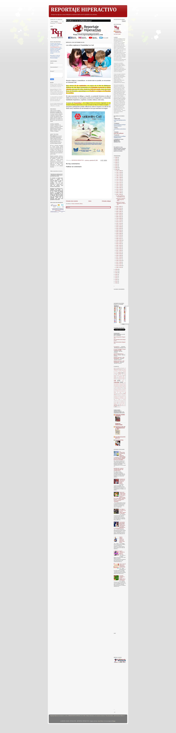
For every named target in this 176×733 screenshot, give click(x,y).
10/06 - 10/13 (119, 191)
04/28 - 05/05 (119, 240)
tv (114, 406)
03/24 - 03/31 (119, 248)
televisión (116, 405)
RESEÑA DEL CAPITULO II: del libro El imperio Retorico (122, 481)
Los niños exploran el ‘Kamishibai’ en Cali (120, 196)
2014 (116, 276)
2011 (116, 281)
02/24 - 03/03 (119, 255)
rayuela (119, 399)
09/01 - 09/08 (119, 209)
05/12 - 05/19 (119, 236)
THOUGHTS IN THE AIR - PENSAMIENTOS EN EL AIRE (120, 428)
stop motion (122, 403)
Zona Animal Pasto (119, 440)
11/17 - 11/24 (119, 180)
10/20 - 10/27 (119, 187)
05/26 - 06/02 (119, 233)
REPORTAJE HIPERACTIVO (84, 10)
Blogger (113, 721)
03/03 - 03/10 (119, 253)
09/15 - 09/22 (119, 206)
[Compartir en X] (103, 160)
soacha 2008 (116, 403)
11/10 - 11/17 (119, 182)
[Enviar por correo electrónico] (101, 160)
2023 (116, 162)
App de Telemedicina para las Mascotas (122, 553)
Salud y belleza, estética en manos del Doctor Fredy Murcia (122, 540)
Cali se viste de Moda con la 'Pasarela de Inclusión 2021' (122, 565)
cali (115, 380)
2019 (116, 169)
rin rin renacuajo (120, 400)
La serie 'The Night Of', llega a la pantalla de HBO (120, 350)
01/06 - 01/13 (119, 267)
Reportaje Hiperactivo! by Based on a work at (59, 715)
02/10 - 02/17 (119, 258)
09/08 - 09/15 (119, 208)
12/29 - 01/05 (119, 170)
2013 (116, 277)
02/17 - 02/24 (119, 257)
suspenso (115, 404)
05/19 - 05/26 (119, 235)
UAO (124, 375)
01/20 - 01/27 (119, 263)
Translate (60, 23)
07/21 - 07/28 (119, 220)
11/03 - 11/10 (119, 184)
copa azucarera (122, 383)
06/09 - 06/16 (119, 230)
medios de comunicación (122, 394)
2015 (116, 274)
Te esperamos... (117, 346)
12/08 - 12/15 (119, 175)
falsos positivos (120, 387)
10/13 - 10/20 (119, 189)
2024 (116, 160)
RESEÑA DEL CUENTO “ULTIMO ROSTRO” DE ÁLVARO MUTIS (118, 469)
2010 (116, 282)
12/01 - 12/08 (119, 177)
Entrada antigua (106, 201)
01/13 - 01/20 (119, 265)
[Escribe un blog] (102, 160)
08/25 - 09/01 (119, 211)
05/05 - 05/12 (119, 238)
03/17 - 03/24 (119, 250)
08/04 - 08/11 (119, 216)
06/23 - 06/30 (119, 226)
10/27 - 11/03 (119, 185)
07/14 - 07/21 (119, 221)
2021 (116, 165)
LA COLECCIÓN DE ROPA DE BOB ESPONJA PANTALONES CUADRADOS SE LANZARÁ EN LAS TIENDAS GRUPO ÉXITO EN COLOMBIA (119, 455)
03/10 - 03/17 (119, 252)
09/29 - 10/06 (119, 192)
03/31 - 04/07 (119, 247)
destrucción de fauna (118, 386)
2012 (116, 279)
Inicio (89, 201)
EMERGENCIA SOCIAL (118, 369)
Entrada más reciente (72, 201)
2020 (116, 167)
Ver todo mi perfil (117, 34)
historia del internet (118, 389)
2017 (116, 271)
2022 (116, 164)
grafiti (125, 388)
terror (121, 405)
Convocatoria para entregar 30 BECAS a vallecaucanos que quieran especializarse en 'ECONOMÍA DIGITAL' (119, 525)
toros (124, 405)
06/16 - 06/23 (119, 228)
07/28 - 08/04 (119, 218)
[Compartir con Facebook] (105, 160)
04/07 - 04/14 (119, 245)
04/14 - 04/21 (119, 243)
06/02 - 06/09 (119, 231)
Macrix (119, 373)
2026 (116, 157)
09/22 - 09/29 (119, 194)
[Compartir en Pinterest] (106, 160)
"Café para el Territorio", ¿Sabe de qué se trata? (120, 199)
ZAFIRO (115, 376)
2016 (116, 272)
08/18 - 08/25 (119, 213)
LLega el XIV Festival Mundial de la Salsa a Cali (121, 203)
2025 (116, 159)
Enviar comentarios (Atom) (77, 203)
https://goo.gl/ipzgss (119, 133)
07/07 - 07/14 (119, 223)
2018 (116, 269)
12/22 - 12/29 (119, 172)
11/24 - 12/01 (119, 179)
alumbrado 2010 (121, 376)
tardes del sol (121, 404)
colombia (116, 382)
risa (125, 400)
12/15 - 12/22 (119, 174)
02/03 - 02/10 (119, 260)
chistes (123, 380)
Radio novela (119, 375)
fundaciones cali (120, 388)
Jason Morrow (100, 721)
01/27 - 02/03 (119, 262)
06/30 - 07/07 (119, 225)
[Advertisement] (120, 610)
